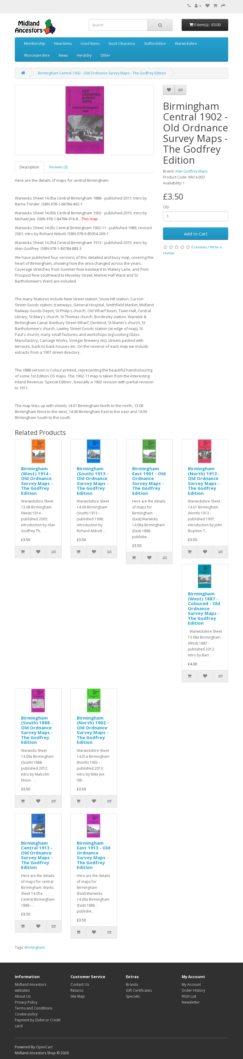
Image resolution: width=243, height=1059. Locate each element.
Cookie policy (26, 1014)
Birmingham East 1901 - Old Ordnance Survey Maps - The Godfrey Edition (149, 480)
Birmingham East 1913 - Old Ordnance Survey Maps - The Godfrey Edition (93, 855)
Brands (132, 984)
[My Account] (198, 5)
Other (105, 55)
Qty (166, 206)
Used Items (90, 43)
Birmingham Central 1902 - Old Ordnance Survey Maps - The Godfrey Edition (102, 73)
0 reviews (199, 247)
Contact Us (80, 984)
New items (63, 43)
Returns (77, 990)
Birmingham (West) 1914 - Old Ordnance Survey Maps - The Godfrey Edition (37, 480)
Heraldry (84, 55)
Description (29, 167)
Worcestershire (37, 55)
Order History (193, 990)
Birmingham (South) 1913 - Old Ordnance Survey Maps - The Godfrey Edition (92, 480)
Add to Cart (195, 234)
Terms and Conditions (33, 1008)
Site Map (78, 996)
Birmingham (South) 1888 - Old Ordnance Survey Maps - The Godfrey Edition (37, 730)
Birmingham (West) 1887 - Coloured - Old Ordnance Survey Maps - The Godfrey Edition (204, 608)
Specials (133, 996)
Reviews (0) (58, 167)
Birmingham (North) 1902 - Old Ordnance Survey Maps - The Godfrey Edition (93, 730)
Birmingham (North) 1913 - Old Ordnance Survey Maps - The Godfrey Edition (204, 480)
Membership (34, 43)
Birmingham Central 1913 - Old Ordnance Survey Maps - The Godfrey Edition (37, 855)
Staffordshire (155, 43)
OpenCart (44, 1047)
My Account (191, 984)
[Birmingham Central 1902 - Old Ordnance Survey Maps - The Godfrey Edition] (84, 120)
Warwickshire (186, 43)
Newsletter (191, 1002)
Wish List (189, 996)
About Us (23, 996)
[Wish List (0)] (207, 5)
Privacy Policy (26, 1002)
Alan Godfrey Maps (191, 171)
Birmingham (35, 947)
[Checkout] (223, 5)
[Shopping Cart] (215, 5)
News (63, 55)
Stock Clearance (121, 43)
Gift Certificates (139, 990)
